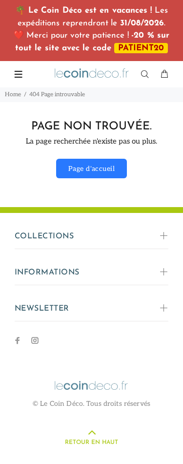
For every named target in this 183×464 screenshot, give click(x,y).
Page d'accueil (91, 169)
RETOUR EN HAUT (91, 442)
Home (13, 94)
